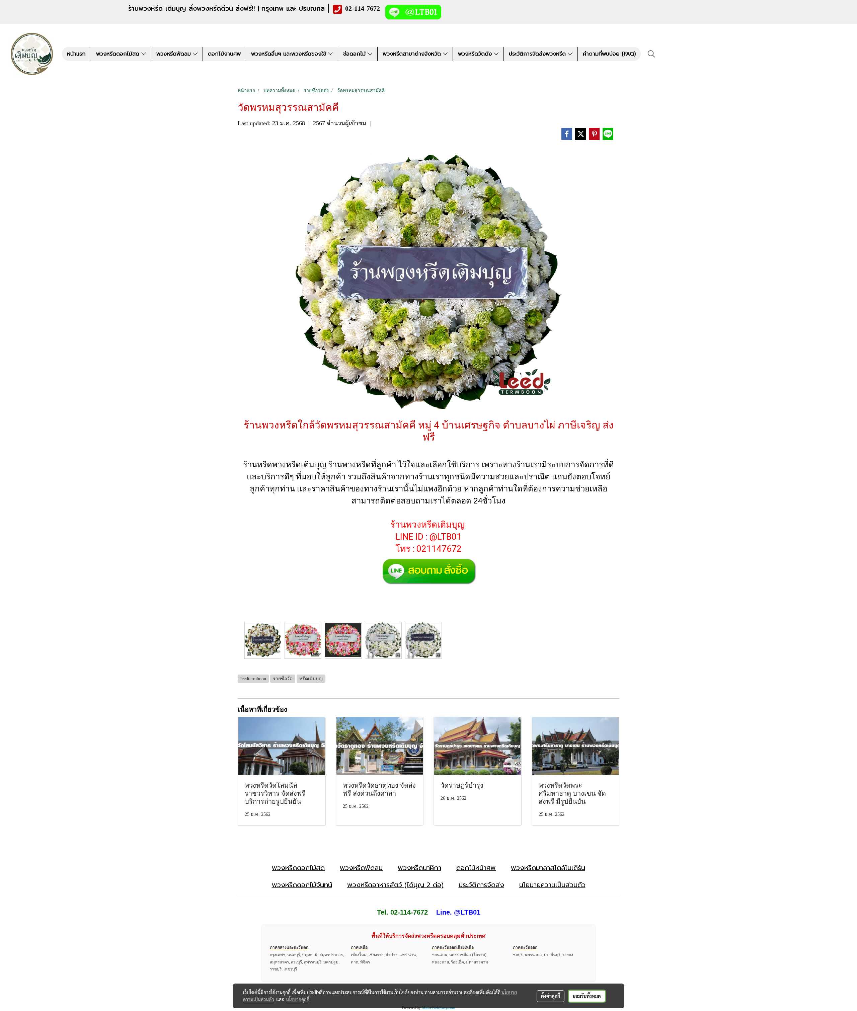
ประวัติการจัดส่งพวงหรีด (538, 54)
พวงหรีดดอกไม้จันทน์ (302, 885)
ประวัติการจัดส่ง (481, 885)
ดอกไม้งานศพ (224, 54)
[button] (651, 54)
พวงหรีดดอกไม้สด (118, 54)
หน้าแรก (76, 54)
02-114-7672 (362, 8)
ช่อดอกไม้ (355, 54)
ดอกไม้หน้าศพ (476, 868)
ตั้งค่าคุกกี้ (550, 996)
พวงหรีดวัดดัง (476, 54)
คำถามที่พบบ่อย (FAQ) (609, 54)
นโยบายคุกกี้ (297, 999)
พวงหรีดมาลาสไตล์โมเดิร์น (548, 868)
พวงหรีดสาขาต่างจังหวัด (413, 54)
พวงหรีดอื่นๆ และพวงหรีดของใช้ (289, 54)
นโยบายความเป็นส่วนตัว (552, 885)
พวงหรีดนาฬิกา (419, 868)
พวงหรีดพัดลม (174, 54)
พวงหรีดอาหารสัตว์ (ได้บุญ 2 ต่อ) (395, 885)
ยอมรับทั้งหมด (587, 996)
